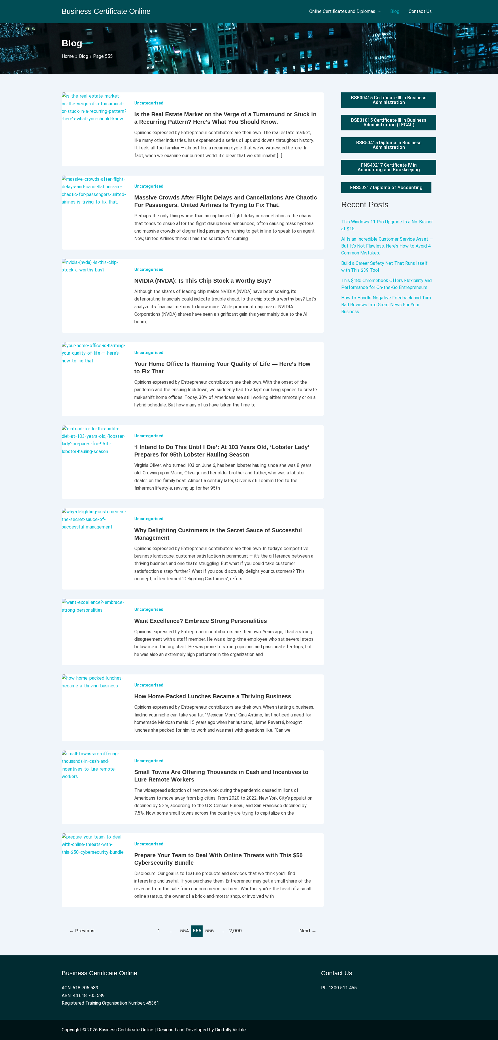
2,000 (235, 930)
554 (184, 930)
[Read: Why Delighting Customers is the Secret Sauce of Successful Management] (94, 519)
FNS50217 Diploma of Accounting (386, 187)
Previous (82, 930)
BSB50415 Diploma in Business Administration (389, 145)
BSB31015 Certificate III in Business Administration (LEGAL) (389, 122)
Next (307, 930)
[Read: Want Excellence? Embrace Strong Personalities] (94, 606)
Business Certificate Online (106, 11)
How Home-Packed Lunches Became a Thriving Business (212, 696)
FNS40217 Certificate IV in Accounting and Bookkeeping (389, 167)
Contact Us (420, 11)
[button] (378, 11)
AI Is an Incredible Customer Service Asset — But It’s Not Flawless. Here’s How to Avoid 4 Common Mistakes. (387, 246)
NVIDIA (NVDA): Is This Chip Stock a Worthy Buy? (202, 280)
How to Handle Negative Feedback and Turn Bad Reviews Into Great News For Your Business (386, 304)
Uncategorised (148, 103)
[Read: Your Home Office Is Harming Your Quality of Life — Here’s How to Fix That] (94, 353)
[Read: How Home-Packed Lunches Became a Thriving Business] (94, 682)
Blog (394, 11)
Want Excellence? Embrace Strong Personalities (200, 621)
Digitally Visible (230, 1030)
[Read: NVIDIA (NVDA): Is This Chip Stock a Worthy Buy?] (94, 266)
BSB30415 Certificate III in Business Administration (389, 100)
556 (209, 930)
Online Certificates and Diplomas (342, 11)
